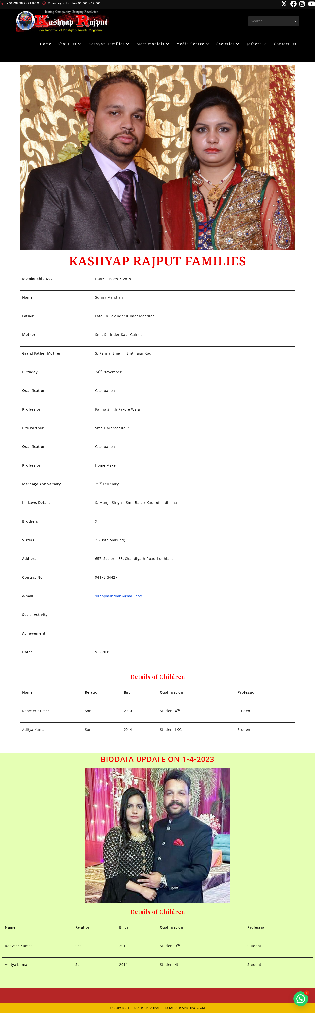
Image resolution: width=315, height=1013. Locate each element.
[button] (300, 998)
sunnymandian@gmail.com (119, 596)
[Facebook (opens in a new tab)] (293, 4)
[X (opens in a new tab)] (284, 4)
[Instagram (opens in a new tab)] (302, 4)
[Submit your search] (294, 20)
